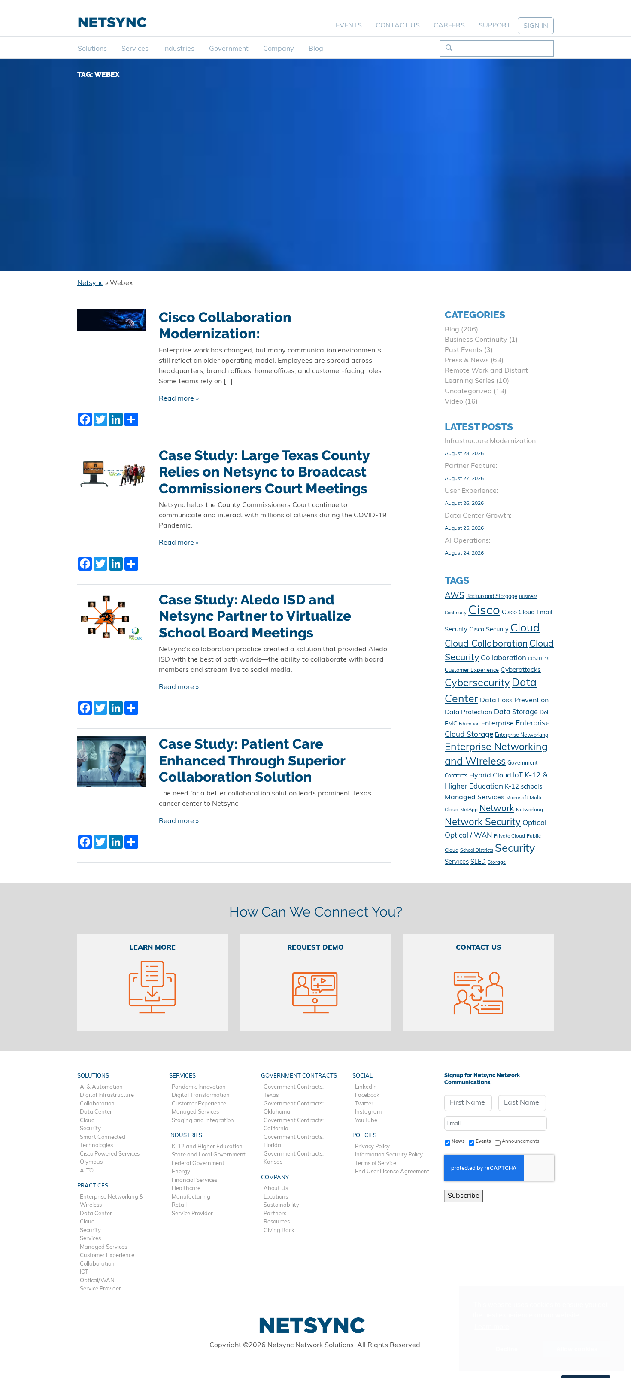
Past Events (463, 350)
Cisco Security (489, 630)
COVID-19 (538, 659)
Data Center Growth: (478, 516)
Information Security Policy (389, 1155)
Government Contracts (299, 1076)
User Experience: (471, 491)
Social (362, 1076)
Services (135, 49)
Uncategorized (468, 391)
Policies (364, 1135)
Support (495, 25)
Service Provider (100, 1289)
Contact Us (398, 25)
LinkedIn (366, 1087)
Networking (529, 810)
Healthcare (186, 1188)
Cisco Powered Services (110, 1154)
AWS (454, 596)
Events (349, 25)
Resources (277, 1222)
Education (469, 724)
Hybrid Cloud (490, 775)
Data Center (96, 1112)
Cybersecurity (477, 683)
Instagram (368, 1112)
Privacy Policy (372, 1147)
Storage (497, 862)
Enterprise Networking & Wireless (111, 1201)
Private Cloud (509, 836)
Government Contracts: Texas (294, 1091)
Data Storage (516, 712)
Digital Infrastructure (107, 1095)
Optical (534, 823)
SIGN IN (535, 26)
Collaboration (503, 658)
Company (278, 49)
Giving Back (279, 1230)
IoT (518, 775)
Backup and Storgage (491, 596)
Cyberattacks (521, 670)
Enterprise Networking (521, 735)
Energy (181, 1172)
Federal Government (198, 1163)
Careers (449, 25)
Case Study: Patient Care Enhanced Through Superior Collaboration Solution (252, 760)
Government (229, 49)
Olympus (91, 1162)
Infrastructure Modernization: (491, 441)
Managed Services (474, 797)
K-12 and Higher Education (207, 1147)
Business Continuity (476, 340)
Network (496, 809)
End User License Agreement (392, 1172)
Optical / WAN (468, 835)
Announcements (521, 1141)
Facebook (367, 1095)
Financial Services (194, 1180)
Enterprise (497, 723)
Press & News (467, 360)
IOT (84, 1272)
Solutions (92, 49)
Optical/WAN (97, 1281)
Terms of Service (375, 1163)
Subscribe (463, 1196)
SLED (478, 862)
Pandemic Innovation (199, 1087)
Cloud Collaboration (486, 644)
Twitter (364, 1104)
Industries (178, 49)
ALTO (87, 1171)
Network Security (483, 823)
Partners (275, 1214)
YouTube (366, 1120)
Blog (316, 49)
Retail (179, 1205)
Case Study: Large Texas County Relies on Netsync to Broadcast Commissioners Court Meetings (264, 472)
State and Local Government (209, 1155)
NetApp (469, 810)
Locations (276, 1197)
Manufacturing (191, 1197)
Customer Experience (472, 670)
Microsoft (517, 798)
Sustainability (281, 1205)
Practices (92, 1186)
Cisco (484, 611)
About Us (276, 1188)
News (458, 1141)
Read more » (179, 398)
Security (515, 849)
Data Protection (468, 712)
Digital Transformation (201, 1095)
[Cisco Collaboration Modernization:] (111, 323)
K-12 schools (523, 787)
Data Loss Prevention (514, 700)
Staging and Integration (203, 1120)
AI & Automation (101, 1087)
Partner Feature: (471, 466)
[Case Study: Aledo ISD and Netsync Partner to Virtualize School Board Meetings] (111, 620)
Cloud (525, 628)
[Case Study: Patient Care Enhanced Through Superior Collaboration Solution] (111, 765)
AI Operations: (468, 540)
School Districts (476, 850)
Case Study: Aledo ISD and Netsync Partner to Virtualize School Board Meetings (255, 616)
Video (454, 401)
